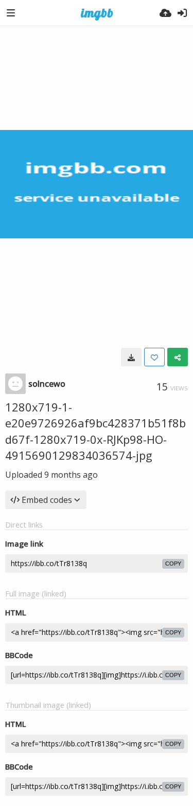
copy (173, 563)
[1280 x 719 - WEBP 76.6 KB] (131, 357)
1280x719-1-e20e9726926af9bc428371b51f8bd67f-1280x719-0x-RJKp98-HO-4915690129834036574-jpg (95, 431)
